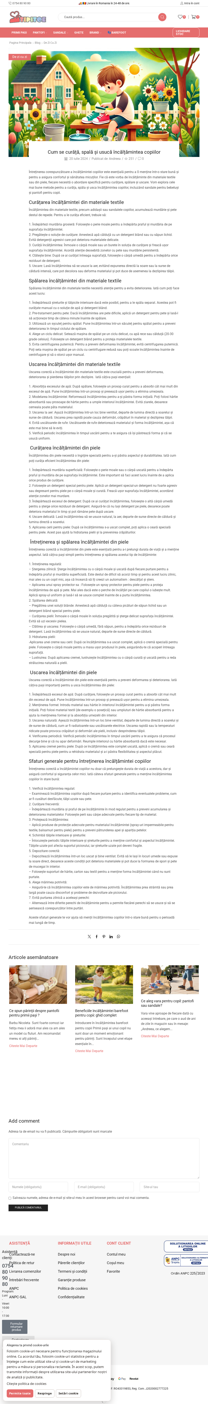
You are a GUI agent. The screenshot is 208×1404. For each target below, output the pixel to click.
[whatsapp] (117, 936)
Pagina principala (20, 42)
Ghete (78, 32)
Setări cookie (68, 1393)
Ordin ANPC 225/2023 (188, 1273)
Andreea (115, 159)
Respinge (45, 1393)
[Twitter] (90, 936)
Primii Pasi (19, 32)
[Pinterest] (103, 936)
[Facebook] (96, 936)
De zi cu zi (50, 42)
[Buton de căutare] (162, 17)
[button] (14, 1327)
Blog (37, 42)
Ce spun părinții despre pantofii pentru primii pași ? (34, 1013)
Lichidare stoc (183, 32)
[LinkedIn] (111, 936)
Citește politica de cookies (27, 1383)
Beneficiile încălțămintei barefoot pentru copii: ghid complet (101, 1013)
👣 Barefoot (116, 32)
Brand (94, 32)
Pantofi (39, 32)
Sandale (59, 32)
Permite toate (20, 1393)
